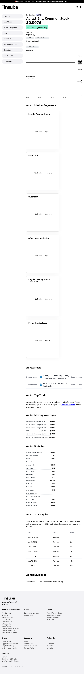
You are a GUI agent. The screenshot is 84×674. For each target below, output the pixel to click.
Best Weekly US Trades (10, 661)
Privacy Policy (29, 648)
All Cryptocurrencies (9, 648)
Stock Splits (8, 56)
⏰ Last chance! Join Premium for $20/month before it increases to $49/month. (42, 1)
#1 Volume (30, 38)
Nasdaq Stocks (7, 617)
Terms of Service (30, 646)
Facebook (50, 644)
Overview (7, 16)
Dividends (8, 61)
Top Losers (6, 619)
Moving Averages (10, 44)
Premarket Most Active (10, 628)
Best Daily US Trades (9, 659)
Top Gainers (6, 613)
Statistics (7, 50)
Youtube (50, 646)
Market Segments (11, 27)
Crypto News (29, 615)
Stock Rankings (53, 617)
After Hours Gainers (9, 633)
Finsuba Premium (68, 404)
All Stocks (5, 615)
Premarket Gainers (9, 630)
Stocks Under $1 (8, 622)
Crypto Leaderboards (10, 644)
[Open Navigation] (80, 7)
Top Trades (8, 39)
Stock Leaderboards (54, 615)
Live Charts (8, 22)
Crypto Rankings (8, 646)
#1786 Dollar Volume (42, 38)
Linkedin (50, 648)
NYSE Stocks (6, 624)
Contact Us (28, 644)
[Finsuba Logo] (10, 7)
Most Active (6, 626)
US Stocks (30, 15)
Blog (26, 641)
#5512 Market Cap (32, 47)
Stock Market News (31, 613)
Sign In (4, 657)
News (6, 33)
